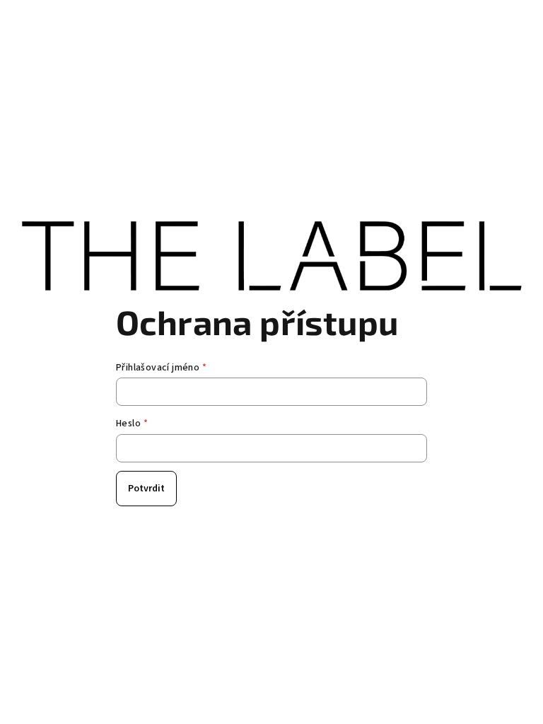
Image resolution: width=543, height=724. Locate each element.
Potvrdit (146, 488)
